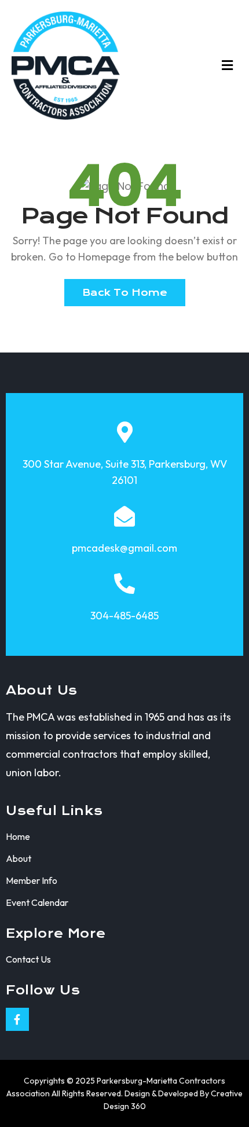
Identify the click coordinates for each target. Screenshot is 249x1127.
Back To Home (124, 292)
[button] (227, 65)
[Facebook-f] (17, 1019)
